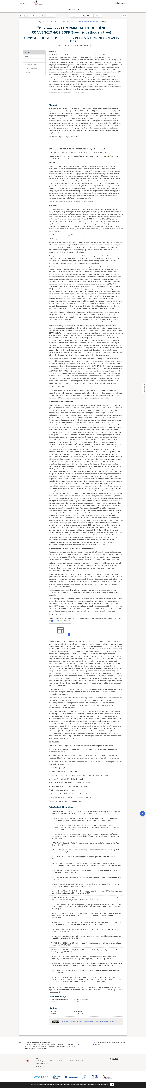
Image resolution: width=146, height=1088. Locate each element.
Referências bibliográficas (33, 64)
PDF (97, 16)
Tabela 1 (56, 621)
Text (26, 60)
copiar (104, 22)
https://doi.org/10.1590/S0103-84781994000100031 (83, 22)
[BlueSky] (36, 1066)
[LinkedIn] (40, 1066)
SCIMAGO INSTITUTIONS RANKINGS (77, 46)
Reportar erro (144, 388)
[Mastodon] (38, 1066)
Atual (44, 16)
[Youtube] (44, 1066)
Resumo (74, 16)
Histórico (28, 73)
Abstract (27, 56)
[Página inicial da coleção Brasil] (26, 1062)
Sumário (27, 16)
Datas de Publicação (31, 68)
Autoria (59, 46)
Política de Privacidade (101, 1084)
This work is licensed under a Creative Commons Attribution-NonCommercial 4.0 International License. (90, 1021)
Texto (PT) (86, 16)
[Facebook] (42, 1066)
